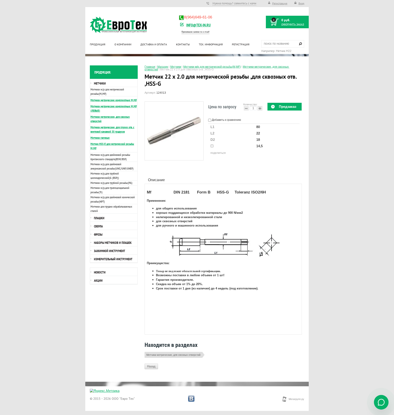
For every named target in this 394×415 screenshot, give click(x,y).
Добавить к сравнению (226, 119)
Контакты (183, 44)
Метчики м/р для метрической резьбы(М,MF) (107, 92)
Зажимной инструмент (109, 251)
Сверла (98, 226)
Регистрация (279, 3)
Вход (301, 3)
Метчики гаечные (100, 138)
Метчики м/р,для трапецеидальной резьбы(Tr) (110, 190)
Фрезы (98, 234)
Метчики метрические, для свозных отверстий (173, 354)
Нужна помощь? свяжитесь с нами (234, 3)
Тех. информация (211, 44)
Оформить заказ (292, 24)
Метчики (100, 83)
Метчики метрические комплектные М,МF (114, 100)
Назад (151, 366)
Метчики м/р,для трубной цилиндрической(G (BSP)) (105, 176)
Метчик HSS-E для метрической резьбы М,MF (112, 146)
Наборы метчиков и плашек (113, 243)
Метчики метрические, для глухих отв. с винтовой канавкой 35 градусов (112, 129)
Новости (100, 272)
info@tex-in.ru (198, 25)
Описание (156, 180)
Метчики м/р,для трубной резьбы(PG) (111, 183)
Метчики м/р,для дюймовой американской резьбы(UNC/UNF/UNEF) (112, 166)
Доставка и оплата (153, 44)
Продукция (97, 44)
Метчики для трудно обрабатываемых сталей (111, 209)
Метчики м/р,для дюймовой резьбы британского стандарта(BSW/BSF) (110, 157)
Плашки (99, 218)
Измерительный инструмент (113, 259)
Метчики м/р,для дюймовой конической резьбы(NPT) (113, 199)
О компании (122, 44)
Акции (98, 280)
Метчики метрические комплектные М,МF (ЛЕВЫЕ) (114, 108)
